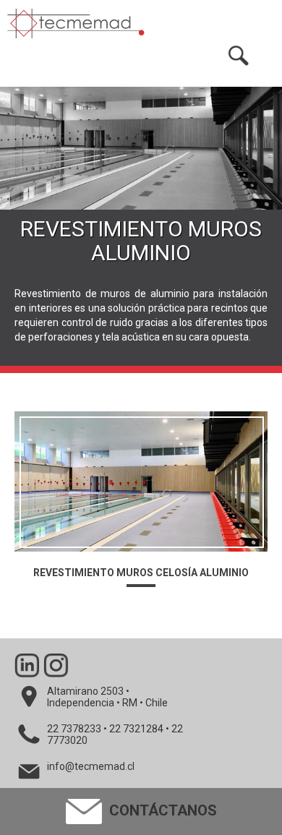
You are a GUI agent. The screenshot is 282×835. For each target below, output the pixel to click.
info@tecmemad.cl (90, 766)
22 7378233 (74, 729)
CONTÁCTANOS (161, 810)
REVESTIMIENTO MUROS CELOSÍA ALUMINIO (141, 572)
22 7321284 (136, 729)
